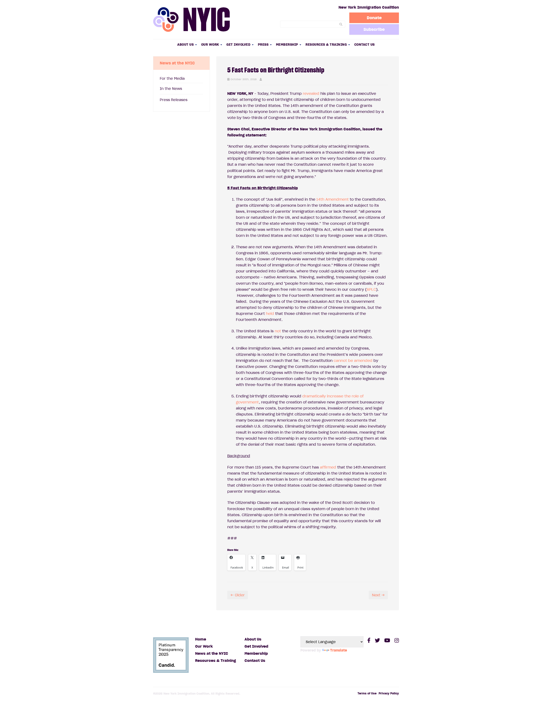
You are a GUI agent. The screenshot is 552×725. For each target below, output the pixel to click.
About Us (186, 44)
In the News (171, 88)
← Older (238, 595)
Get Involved (238, 44)
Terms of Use (367, 693)
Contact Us (364, 44)
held (269, 313)
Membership (287, 44)
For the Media (172, 78)
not (277, 331)
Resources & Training (327, 44)
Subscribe (374, 29)
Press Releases (173, 100)
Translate (338, 650)
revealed (311, 93)
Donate (374, 17)
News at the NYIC (211, 653)
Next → (378, 595)
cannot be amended (352, 360)
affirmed (328, 467)
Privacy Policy (389, 693)
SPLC (371, 289)
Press (264, 44)
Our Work (210, 44)
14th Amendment (332, 199)
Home (200, 639)
